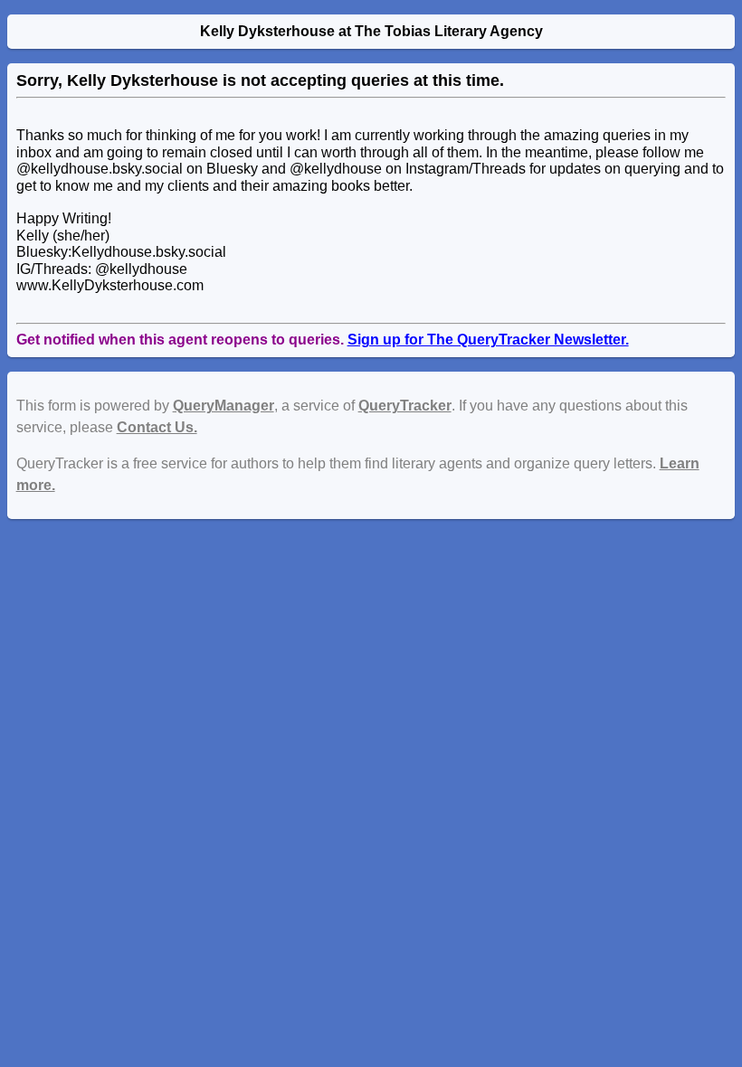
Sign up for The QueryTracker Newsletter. (488, 339)
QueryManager (223, 405)
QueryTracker (405, 405)
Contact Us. (157, 427)
